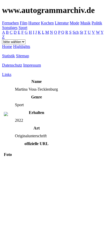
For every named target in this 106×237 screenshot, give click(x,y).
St (81, 32)
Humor (34, 23)
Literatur (62, 23)
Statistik (8, 56)
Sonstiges (9, 27)
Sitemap (22, 56)
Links (6, 74)
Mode (74, 23)
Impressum (32, 65)
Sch (76, 32)
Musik (85, 23)
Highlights (21, 46)
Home (7, 46)
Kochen (47, 23)
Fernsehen (10, 23)
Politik (97, 23)
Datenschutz (12, 65)
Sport (23, 27)
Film (23, 23)
